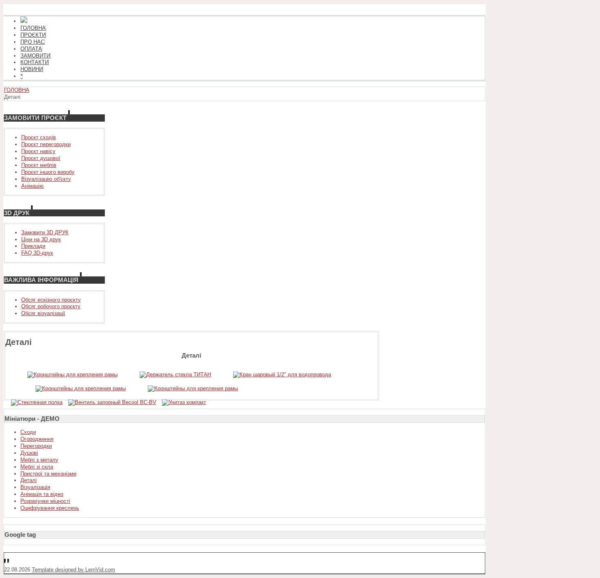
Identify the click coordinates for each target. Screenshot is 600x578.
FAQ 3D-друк (37, 253)
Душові (29, 453)
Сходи (28, 432)
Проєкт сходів (38, 137)
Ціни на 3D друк (41, 239)
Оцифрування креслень (49, 508)
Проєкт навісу (38, 151)
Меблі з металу (39, 460)
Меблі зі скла (36, 467)
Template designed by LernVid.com (73, 570)
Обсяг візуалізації (43, 313)
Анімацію (32, 186)
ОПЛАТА (31, 49)
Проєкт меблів (38, 165)
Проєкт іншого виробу (48, 172)
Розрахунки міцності (45, 501)
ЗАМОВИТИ (35, 56)
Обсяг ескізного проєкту (51, 300)
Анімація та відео (41, 494)
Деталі (28, 480)
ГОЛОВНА (33, 28)
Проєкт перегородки (46, 144)
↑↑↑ (8, 563)
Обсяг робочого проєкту (50, 306)
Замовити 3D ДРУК (45, 232)
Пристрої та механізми (48, 474)
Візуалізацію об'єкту (46, 179)
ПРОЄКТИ (33, 35)
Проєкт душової (40, 158)
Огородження (36, 439)
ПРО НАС (32, 42)
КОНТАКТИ (34, 62)
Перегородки (36, 446)
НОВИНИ (31, 69)
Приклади (33, 246)
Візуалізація (35, 487)
